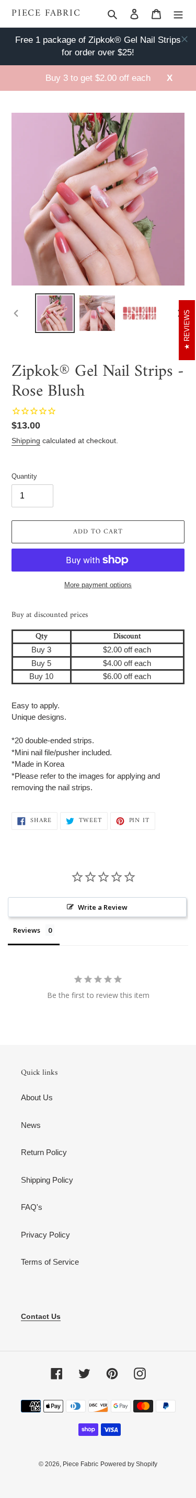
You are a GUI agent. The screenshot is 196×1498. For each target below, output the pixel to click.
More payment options (98, 585)
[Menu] (178, 14)
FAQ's (31, 1207)
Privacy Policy (45, 1234)
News (31, 1125)
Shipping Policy (47, 1179)
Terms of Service (50, 1261)
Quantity (24, 476)
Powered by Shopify (128, 1464)
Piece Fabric (46, 13)
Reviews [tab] (26, 930)
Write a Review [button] (103, 907)
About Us (37, 1097)
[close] (184, 39)
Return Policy (44, 1152)
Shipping (25, 440)
